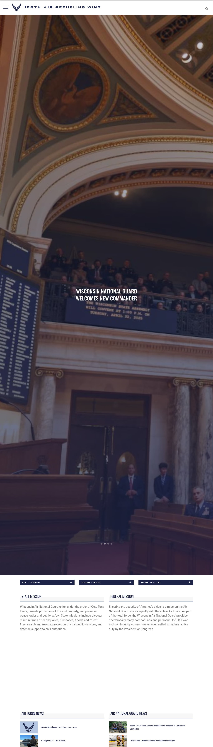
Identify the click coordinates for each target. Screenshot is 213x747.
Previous (21, 295)
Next (191, 295)
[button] (5, 7)
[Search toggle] (207, 7)
